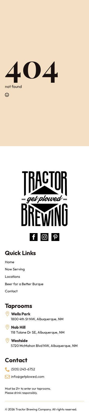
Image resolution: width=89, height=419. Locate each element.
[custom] (55, 237)
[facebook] (34, 237)
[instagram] (44, 237)
